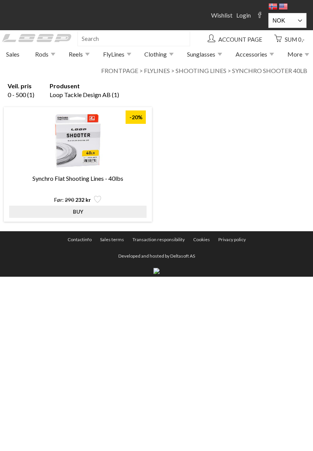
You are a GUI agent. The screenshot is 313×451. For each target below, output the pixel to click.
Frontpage (119, 70)
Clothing (155, 54)
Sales (12, 54)
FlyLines (113, 54)
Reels (76, 54)
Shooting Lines (201, 70)
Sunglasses (201, 54)
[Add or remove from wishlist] (97, 201)
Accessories (251, 54)
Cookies (201, 239)
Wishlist (221, 15)
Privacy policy (232, 239)
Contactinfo (80, 239)
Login (243, 15)
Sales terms (112, 239)
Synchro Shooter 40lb (269, 70)
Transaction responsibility (158, 239)
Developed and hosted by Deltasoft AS (156, 256)
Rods (41, 54)
